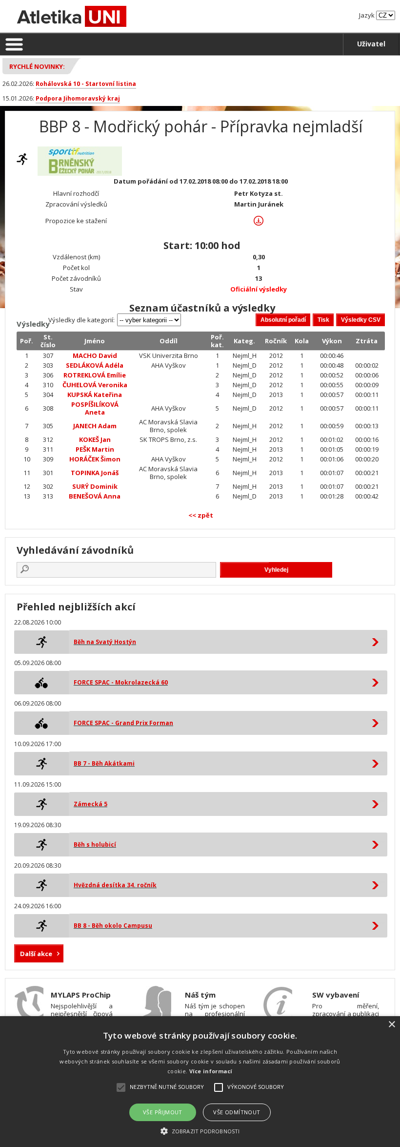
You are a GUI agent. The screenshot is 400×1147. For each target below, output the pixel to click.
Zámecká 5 (90, 804)
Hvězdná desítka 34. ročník (115, 885)
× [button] (391, 1024)
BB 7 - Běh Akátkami (104, 763)
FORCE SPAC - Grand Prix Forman (123, 723)
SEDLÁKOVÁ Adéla (94, 365)
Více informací (211, 1071)
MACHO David (95, 355)
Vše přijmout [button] (162, 1112)
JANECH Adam (95, 425)
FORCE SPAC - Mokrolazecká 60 (121, 682)
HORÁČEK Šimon (94, 459)
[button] (200, 1130)
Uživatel (371, 43)
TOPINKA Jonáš (95, 472)
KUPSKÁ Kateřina (94, 394)
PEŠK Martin (95, 449)
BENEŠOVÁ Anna (94, 496)
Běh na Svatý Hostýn (105, 642)
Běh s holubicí (95, 844)
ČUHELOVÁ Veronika (94, 384)
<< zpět (200, 515)
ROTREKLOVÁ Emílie (94, 375)
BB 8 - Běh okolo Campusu (113, 925)
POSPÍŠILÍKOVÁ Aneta (95, 408)
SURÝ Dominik (95, 486)
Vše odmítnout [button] (236, 1112)
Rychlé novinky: (37, 66)
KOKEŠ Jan (95, 439)
